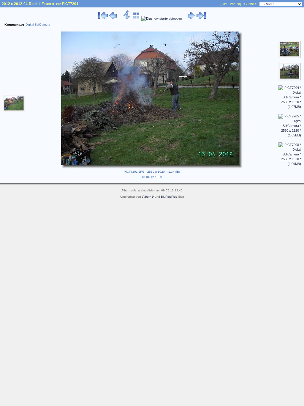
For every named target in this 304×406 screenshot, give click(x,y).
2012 (6, 4)
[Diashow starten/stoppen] (161, 18)
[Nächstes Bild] (191, 18)
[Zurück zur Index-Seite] (136, 18)
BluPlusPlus (169, 196)
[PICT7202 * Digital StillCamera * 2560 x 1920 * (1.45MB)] (289, 57)
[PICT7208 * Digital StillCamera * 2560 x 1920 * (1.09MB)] (289, 164)
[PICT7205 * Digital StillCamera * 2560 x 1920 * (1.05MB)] (289, 135)
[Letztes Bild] (201, 18)
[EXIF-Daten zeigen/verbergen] (127, 18)
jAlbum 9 (148, 196)
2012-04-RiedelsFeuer (32, 4)
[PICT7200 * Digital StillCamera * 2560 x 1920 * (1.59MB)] (14, 111)
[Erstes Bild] (103, 18)
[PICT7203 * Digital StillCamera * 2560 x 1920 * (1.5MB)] (289, 79)
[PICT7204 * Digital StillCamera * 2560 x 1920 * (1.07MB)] (289, 106)
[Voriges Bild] (113, 18)
